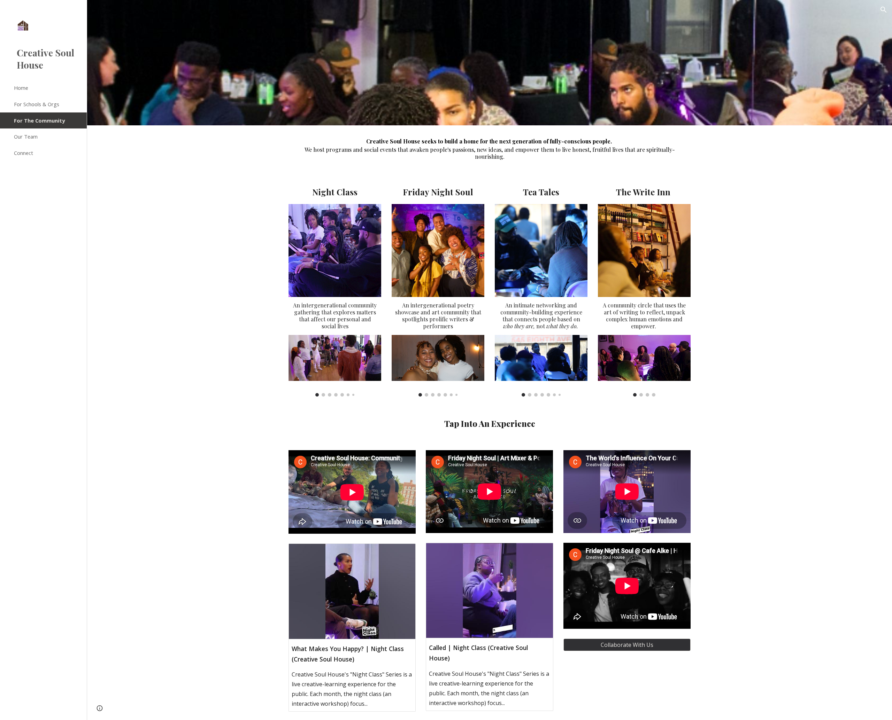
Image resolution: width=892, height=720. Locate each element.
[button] (883, 9)
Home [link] (21, 87)
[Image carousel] (335, 366)
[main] (490, 148)
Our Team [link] (26, 136)
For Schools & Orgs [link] (36, 104)
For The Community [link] (39, 120)
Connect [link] (23, 152)
